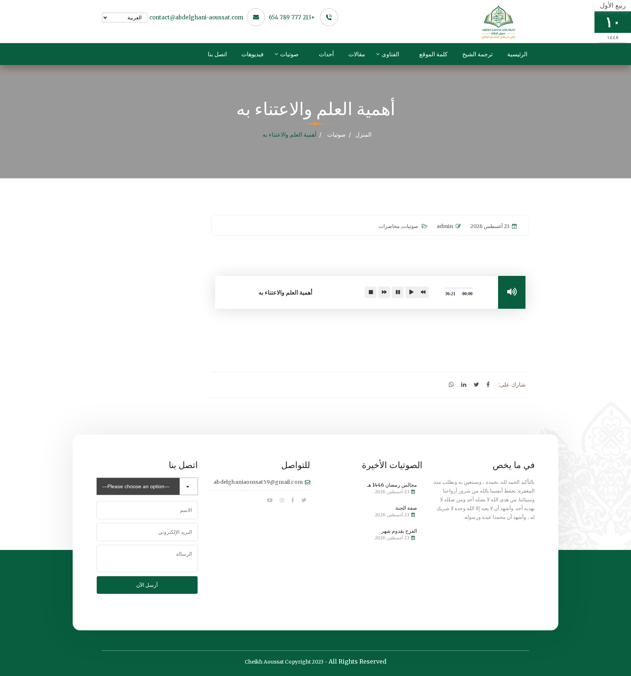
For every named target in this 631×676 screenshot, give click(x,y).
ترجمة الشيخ (477, 54)
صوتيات (289, 54)
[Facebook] (488, 384)
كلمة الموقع (433, 54)
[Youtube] (269, 500)
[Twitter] (476, 384)
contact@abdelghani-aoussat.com (196, 17)
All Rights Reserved (357, 661)
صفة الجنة (406, 508)
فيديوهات (252, 54)
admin (445, 226)
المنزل (363, 134)
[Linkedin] (463, 384)
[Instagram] (282, 500)
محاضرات (389, 226)
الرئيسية (517, 54)
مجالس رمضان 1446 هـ (392, 485)
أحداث (326, 54)
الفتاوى (390, 54)
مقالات (356, 54)
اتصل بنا (217, 54)
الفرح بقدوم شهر (399, 531)
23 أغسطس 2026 (489, 226)
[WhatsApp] (451, 384)
